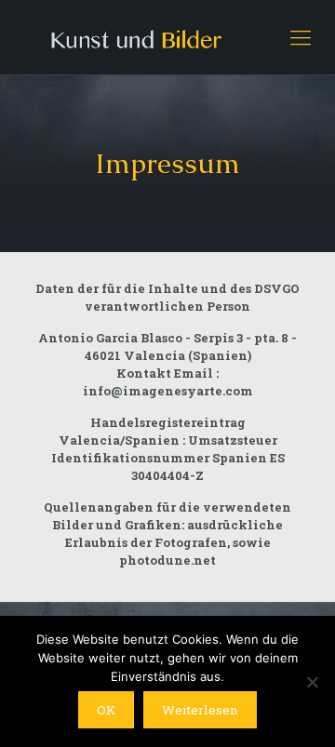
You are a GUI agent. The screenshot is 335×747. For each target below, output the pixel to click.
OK (106, 709)
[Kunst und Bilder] (167, 37)
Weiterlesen (200, 709)
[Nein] (311, 682)
